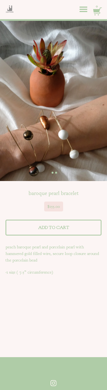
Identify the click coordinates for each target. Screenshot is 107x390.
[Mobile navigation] (83, 9)
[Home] (7, 10)
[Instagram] (53, 383)
